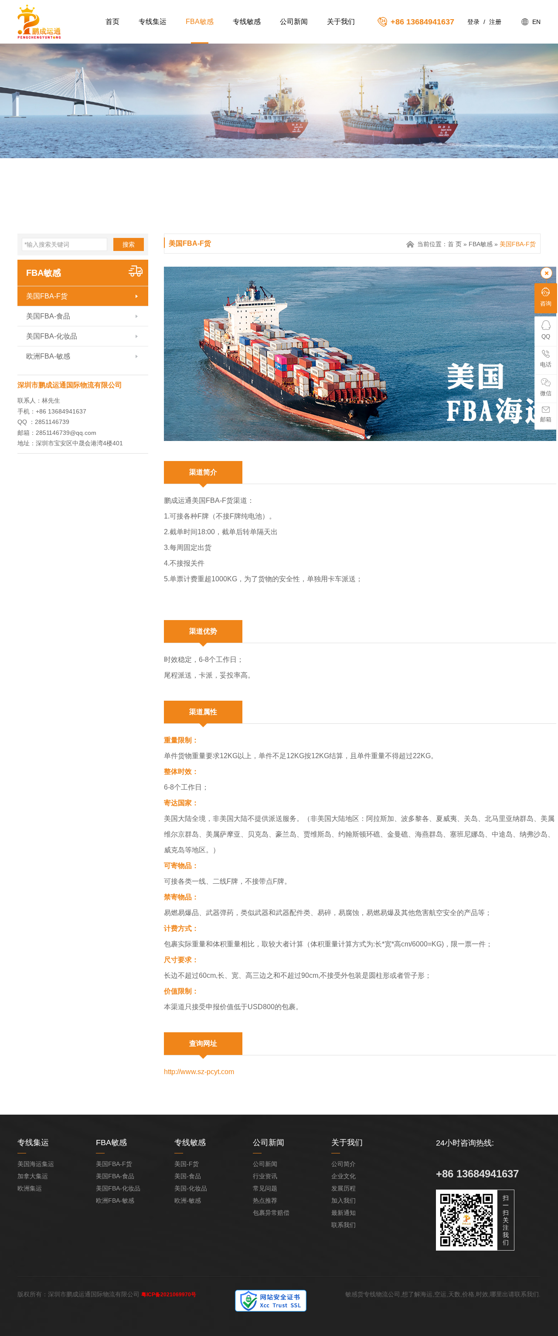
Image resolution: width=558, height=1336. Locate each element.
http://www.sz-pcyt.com (199, 1071)
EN (536, 21)
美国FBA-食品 (48, 316)
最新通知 (343, 1212)
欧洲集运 (29, 1188)
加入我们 (343, 1200)
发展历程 (343, 1188)
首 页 (455, 244)
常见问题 (265, 1188)
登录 (473, 21)
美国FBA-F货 (47, 296)
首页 (112, 21)
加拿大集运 (32, 1176)
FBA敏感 (200, 21)
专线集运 (153, 21)
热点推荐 (265, 1200)
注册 (495, 21)
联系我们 (343, 1224)
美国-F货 (186, 1163)
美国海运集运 (35, 1163)
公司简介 (343, 1163)
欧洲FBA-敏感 (48, 356)
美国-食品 (187, 1176)
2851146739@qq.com (66, 432)
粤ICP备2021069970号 (168, 1295)
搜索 (128, 244)
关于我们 (341, 21)
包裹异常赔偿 (271, 1212)
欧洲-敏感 (187, 1200)
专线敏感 (247, 21)
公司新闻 (294, 21)
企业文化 (343, 1176)
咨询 (545, 303)
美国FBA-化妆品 (51, 336)
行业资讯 (265, 1176)
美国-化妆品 (190, 1188)
